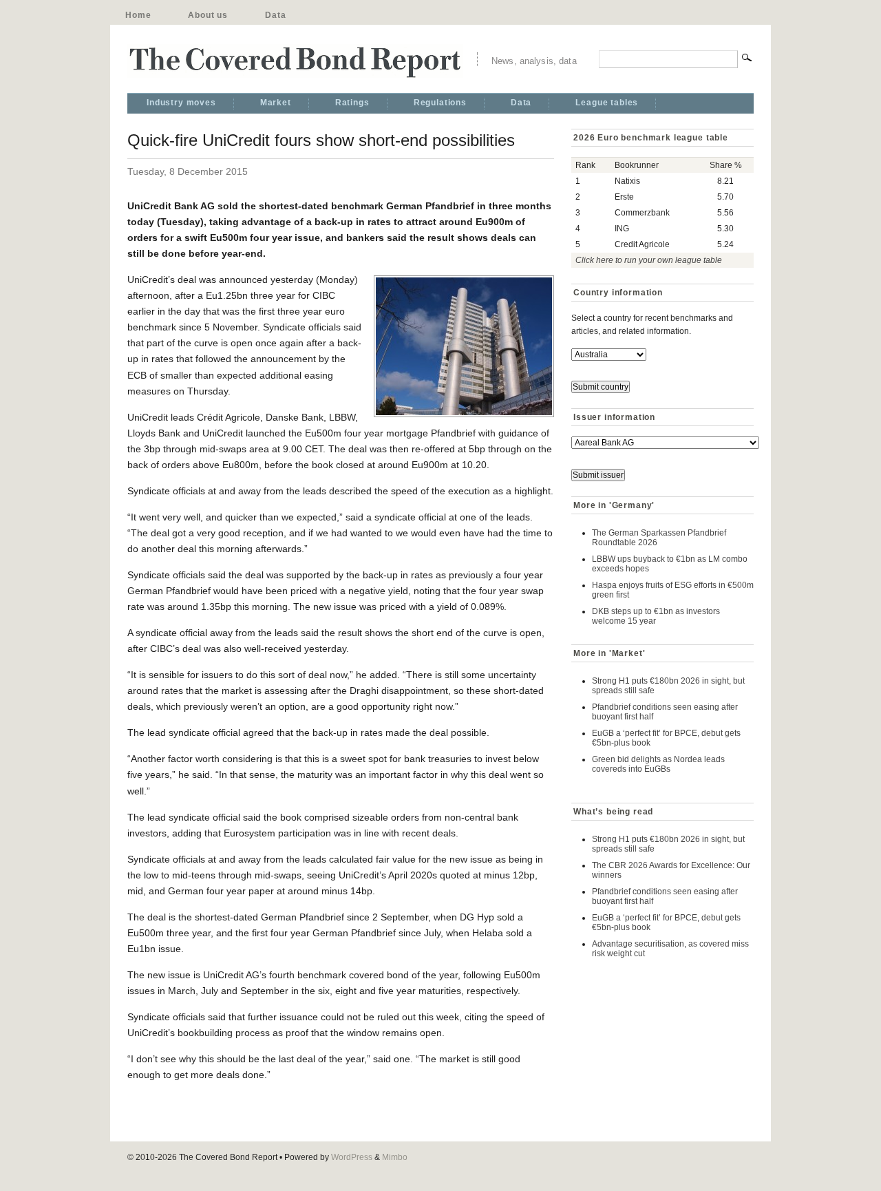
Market (275, 102)
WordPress (351, 1157)
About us (208, 15)
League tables (606, 102)
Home (138, 15)
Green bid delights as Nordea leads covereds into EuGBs (658, 764)
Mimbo (394, 1157)
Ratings (352, 102)
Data (275, 15)
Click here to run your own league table (648, 260)
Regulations (440, 102)
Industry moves (181, 102)
